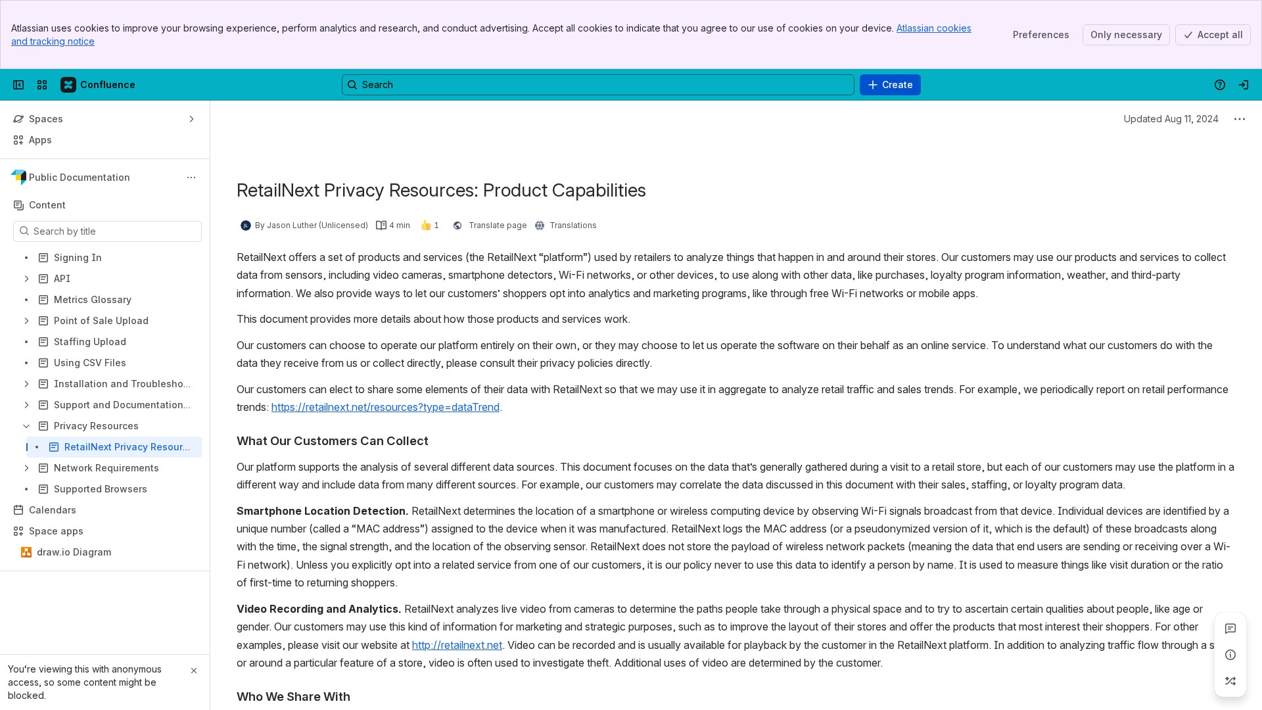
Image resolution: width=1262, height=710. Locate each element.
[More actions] (191, 177)
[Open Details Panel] (1230, 654)
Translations (573, 225)
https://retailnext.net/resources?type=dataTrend (385, 407)
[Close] (194, 670)
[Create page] (1230, 681)
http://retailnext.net (457, 644)
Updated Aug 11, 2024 (1171, 118)
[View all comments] (1230, 628)
